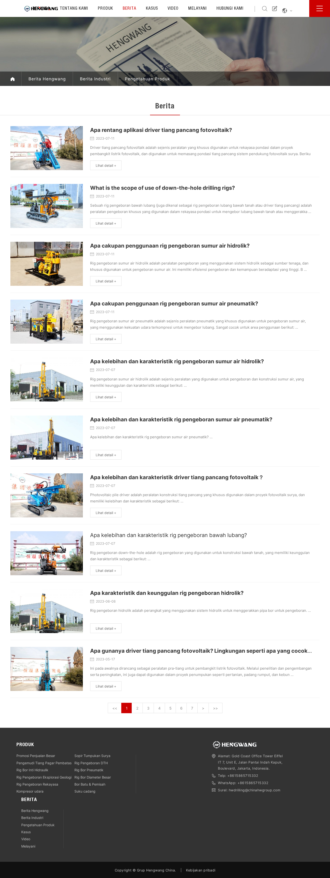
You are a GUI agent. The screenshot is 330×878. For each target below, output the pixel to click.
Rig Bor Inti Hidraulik (32, 770)
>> (215, 708)
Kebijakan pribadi (200, 870)
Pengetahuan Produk (147, 78)
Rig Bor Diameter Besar (92, 777)
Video (173, 9)
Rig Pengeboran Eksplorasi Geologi (44, 777)
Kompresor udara (29, 791)
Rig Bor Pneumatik (88, 770)
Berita (129, 9)
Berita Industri (95, 78)
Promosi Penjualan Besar (35, 756)
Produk (105, 9)
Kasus (152, 9)
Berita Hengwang (47, 78)
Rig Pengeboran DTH (91, 763)
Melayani (197, 9)
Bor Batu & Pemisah (89, 784)
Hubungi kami (230, 9)
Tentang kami (74, 9)
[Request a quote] (275, 8)
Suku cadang (84, 791)
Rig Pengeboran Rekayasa (37, 784)
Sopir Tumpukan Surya (92, 756)
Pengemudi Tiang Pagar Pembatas (44, 763)
